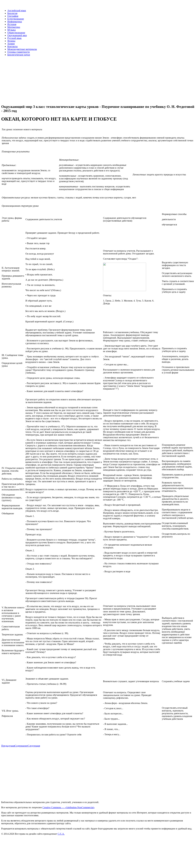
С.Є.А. (61, 834)
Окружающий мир (17, 35)
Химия (11, 43)
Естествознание (15, 18)
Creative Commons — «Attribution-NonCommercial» (68, 807)
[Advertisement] (93, 80)
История (11, 24)
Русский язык (14, 38)
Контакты (12, 46)
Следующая (34, 745)
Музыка (11, 30)
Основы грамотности (18, 52)
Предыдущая (8, 745)
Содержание (21, 745)
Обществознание (16, 32)
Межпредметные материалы (22, 49)
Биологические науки (18, 54)
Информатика (14, 21)
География (12, 16)
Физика (11, 41)
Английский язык (16, 10)
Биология (12, 13)
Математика (13, 27)
